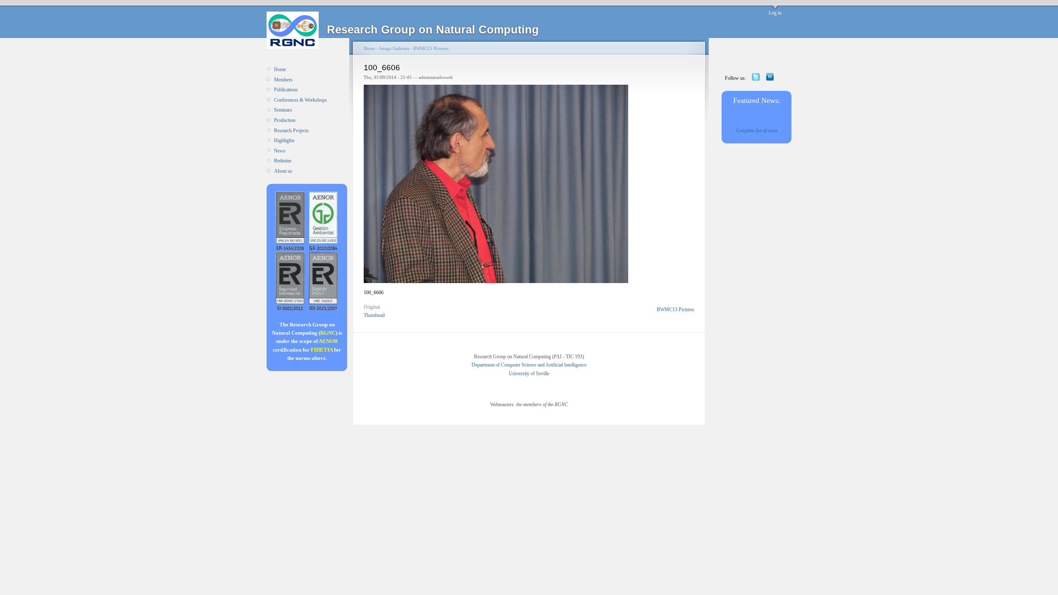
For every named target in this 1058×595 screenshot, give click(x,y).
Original (372, 307)
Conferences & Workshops (300, 100)
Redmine (282, 161)
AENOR (328, 341)
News (280, 151)
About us (283, 171)
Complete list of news (756, 130)
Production (284, 120)
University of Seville (529, 373)
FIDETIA (322, 350)
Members (283, 80)
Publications (286, 90)
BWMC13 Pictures (430, 48)
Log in (775, 13)
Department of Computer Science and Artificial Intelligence (529, 365)
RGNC (328, 333)
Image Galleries (394, 48)
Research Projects (291, 130)
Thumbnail (374, 315)
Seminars (283, 110)
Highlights (284, 140)
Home (280, 69)
